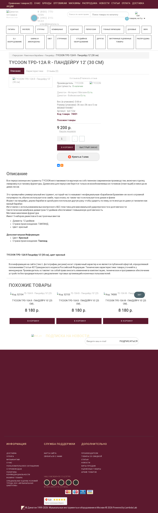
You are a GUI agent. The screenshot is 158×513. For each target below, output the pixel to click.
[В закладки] (74, 138)
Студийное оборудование (81, 40)
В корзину (67, 147)
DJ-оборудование (14, 40)
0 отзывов (74, 78)
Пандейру (49, 55)
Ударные (74, 29)
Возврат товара (14, 478)
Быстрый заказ (88, 147)
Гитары (11, 29)
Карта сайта (50, 453)
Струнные (62, 39)
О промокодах (14, 469)
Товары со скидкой (91, 456)
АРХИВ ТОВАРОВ (89, 472)
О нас (9, 463)
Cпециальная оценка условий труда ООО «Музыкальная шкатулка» (22, 483)
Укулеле (26, 29)
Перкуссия (91, 29)
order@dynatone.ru (49, 24)
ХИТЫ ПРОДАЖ (88, 466)
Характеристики (34, 71)
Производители (89, 453)
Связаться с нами (53, 456)
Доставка (11, 453)
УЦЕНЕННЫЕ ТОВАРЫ (91, 469)
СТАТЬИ (85, 460)
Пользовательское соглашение (22, 466)
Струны (40, 29)
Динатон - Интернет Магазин (75, 92)
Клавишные (57, 29)
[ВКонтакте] (58, 165)
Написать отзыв (89, 78)
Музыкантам (13, 460)
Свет (50, 39)
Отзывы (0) (52, 71)
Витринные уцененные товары (120, 40)
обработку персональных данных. (124, 347)
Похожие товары (66, 120)
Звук (145, 29)
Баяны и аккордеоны (34, 40)
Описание (15, 71)
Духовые (132, 29)
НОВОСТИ (85, 463)
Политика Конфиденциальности (18, 473)
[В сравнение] (82, 138)
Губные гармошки (111, 29)
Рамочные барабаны (34, 55)
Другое (100, 39)
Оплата (10, 456)
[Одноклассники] (61, 165)
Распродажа (143, 39)
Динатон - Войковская (71, 95)
